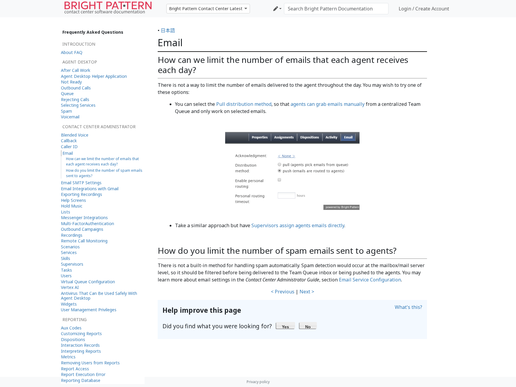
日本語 (168, 30)
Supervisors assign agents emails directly (297, 225)
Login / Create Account (424, 8)
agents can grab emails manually (328, 104)
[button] (285, 325)
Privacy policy (258, 381)
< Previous (282, 291)
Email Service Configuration (370, 279)
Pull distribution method (243, 104)
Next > (307, 291)
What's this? (408, 307)
